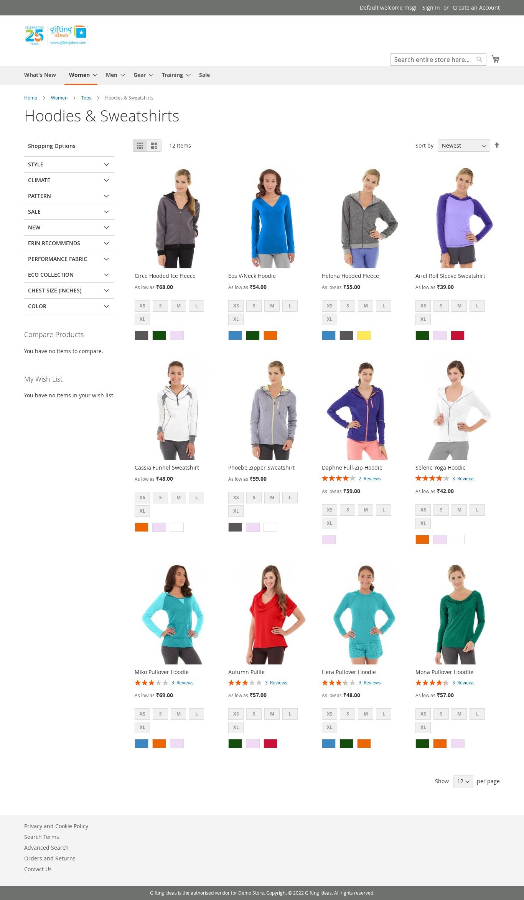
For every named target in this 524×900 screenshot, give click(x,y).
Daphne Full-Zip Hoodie (352, 467)
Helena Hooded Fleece (350, 275)
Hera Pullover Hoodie (349, 672)
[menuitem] (40, 75)
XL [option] (142, 319)
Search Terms (41, 836)
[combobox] (438, 59)
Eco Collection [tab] (51, 274)
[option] (141, 335)
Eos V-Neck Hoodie (252, 275)
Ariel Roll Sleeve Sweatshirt (450, 275)
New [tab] (34, 227)
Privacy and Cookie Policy (56, 826)
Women (60, 98)
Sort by (424, 145)
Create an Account (476, 7)
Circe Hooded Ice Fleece (165, 275)
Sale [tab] (34, 211)
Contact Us (38, 869)
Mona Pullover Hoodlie (444, 672)
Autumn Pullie (246, 672)
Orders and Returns (50, 858)
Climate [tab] (39, 180)
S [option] (160, 305)
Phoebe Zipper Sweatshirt (261, 467)
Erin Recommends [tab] (54, 243)
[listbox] (176, 313)
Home (31, 98)
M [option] (178, 305)
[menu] (262, 75)
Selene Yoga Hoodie (440, 467)
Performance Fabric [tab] (57, 258)
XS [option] (142, 305)
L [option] (196, 305)
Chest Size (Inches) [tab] (54, 290)
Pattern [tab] (39, 195)
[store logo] (56, 35)
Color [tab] (37, 306)
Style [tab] (35, 164)
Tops (86, 98)
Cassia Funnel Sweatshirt (167, 467)
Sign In (431, 7)
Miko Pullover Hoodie (162, 672)
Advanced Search (46, 847)
